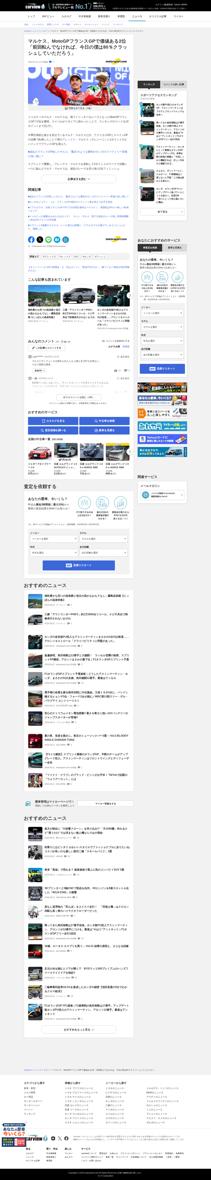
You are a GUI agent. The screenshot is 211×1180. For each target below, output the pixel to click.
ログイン (159, 4)
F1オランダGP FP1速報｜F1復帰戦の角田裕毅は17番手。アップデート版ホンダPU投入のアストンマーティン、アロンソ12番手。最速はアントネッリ (87, 1009)
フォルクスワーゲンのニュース (162, 1101)
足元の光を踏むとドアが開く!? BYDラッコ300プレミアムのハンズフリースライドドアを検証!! (86, 970)
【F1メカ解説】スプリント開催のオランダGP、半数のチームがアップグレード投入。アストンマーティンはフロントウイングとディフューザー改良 (87, 758)
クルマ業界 (29, 1092)
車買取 (121, 16)
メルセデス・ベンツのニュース (162, 1088)
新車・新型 (29, 1088)
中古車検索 (85, 16)
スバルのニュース (115, 1114)
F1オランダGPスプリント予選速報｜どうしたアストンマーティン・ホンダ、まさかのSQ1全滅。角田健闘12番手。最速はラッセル (86, 675)
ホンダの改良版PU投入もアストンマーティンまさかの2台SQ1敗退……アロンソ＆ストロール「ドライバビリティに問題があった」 (113, 317)
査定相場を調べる (55, 430)
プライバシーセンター (153, 1153)
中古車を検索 (107, 420)
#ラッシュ (100, 256)
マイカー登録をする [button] (105, 803)
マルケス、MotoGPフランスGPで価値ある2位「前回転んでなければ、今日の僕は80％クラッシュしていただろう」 (77, 47)
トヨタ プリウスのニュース (79, 1088)
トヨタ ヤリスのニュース (78, 1096)
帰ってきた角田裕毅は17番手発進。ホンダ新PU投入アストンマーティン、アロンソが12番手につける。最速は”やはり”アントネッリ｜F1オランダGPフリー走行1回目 (86, 929)
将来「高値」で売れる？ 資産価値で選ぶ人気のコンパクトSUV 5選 (84, 869)
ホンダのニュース (115, 1101)
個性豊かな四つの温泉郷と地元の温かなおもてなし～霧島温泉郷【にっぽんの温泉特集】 (44, 313)
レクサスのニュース (116, 1092)
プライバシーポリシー (130, 1153)
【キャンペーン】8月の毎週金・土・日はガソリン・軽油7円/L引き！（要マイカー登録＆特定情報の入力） (79, 269)
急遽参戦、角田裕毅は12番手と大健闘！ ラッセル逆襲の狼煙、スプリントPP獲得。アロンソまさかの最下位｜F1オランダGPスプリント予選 (87, 657)
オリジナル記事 (157, 16)
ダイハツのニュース (116, 1122)
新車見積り (104, 16)
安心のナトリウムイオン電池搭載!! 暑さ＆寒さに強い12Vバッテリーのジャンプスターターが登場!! (86, 715)
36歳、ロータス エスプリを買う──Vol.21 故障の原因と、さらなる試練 (87, 946)
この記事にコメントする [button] (48, 347)
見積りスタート (82, 565)
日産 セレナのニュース (77, 1105)
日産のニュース (114, 1096)
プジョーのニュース (156, 1114)
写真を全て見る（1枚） (81, 108)
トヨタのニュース (115, 1088)
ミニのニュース (154, 1109)
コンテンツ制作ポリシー (92, 1157)
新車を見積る (107, 430)
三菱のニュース (114, 1105)
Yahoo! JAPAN (180, 4)
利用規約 (169, 1153)
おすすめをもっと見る (77, 1029)
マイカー (178, 16)
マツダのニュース (115, 1109)
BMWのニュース (155, 1092)
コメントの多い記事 (173, 84)
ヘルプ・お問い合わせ (91, 1160)
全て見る (162, 211)
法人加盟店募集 (156, 1157)
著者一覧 (110, 1157)
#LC (77, 256)
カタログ (66, 16)
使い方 (67, 342)
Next (130, 295)
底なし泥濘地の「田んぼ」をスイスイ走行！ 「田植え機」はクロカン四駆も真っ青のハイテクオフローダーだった (87, 908)
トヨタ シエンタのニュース (79, 1101)
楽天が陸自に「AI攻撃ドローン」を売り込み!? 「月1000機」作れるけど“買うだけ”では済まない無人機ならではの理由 (86, 830)
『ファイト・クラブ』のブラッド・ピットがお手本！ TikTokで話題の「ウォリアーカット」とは (86, 776)
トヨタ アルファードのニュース (81, 1092)
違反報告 (125, 356)
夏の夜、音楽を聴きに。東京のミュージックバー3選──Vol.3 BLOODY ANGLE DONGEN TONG (86, 737)
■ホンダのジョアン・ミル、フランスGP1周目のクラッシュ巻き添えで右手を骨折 (70, 202)
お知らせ (114, 1153)
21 (120, 370)
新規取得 (168, 4)
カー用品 (28, 1096)
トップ (31, 16)
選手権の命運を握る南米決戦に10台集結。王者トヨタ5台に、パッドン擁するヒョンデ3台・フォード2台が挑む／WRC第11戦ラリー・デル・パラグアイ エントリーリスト (86, 696)
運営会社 (103, 1153)
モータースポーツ (33, 1101)
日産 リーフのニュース (77, 1109)
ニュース (137, 16)
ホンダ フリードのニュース (79, 1118)
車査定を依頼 (150, 247)
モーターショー (32, 1105)
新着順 (126, 346)
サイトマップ (122, 1157)
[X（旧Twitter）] (59, 1138)
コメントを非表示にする (118, 341)
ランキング (149, 84)
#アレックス (49, 256)
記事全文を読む (77, 179)
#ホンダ (87, 256)
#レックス (65, 256)
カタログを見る (55, 420)
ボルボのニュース (155, 1122)
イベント (28, 1109)
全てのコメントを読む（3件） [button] (78, 397)
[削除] (26, 1122)
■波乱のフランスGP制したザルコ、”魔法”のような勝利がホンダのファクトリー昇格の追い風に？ (78, 196)
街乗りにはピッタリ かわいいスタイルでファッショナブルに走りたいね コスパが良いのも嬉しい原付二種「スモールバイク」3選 (87, 849)
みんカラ (69, 1157)
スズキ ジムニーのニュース (79, 1122)
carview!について (89, 1153)
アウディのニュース (156, 1096)
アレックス (68, 139)
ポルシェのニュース (156, 1105)
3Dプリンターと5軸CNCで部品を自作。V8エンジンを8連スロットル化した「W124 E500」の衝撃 (87, 890)
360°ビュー (48, 16)
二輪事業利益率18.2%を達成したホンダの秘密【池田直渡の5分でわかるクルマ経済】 (86, 989)
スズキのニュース (115, 1118)
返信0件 (38, 370)
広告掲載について (139, 1157)
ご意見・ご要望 (173, 1157)
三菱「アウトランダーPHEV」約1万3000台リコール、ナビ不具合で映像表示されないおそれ (79, 313)
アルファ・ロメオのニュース (161, 1118)
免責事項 (180, 1153)
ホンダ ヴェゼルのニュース (79, 1114)
